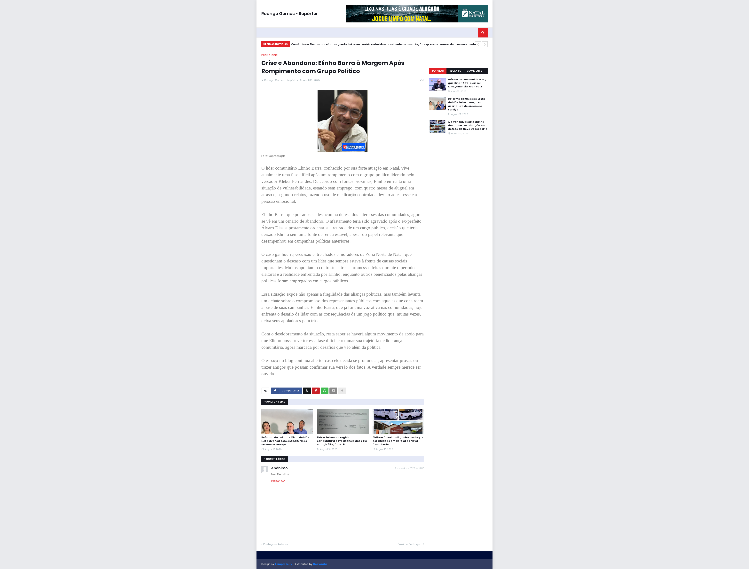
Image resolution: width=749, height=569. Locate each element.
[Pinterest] (316, 391)
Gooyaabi (320, 564)
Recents (455, 71)
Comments (474, 71)
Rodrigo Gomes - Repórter (289, 14)
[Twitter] (307, 391)
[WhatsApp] (324, 391)
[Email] (333, 391)
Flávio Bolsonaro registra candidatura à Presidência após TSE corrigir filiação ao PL (342, 441)
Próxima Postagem (410, 544)
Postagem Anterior (275, 544)
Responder (278, 481)
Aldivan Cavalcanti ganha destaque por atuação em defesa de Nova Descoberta (398, 441)
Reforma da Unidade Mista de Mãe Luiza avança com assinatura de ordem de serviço (285, 441)
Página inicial (269, 55)
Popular (438, 71)
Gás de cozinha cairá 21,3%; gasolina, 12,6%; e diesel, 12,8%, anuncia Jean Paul (467, 83)
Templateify (283, 564)
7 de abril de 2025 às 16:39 (409, 468)
